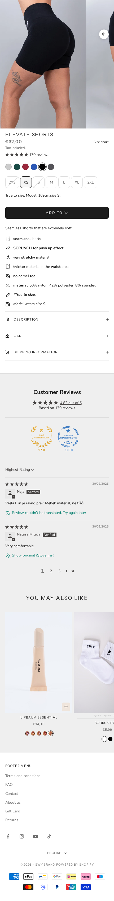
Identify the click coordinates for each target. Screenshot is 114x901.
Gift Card (12, 811)
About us (13, 802)
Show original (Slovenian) (33, 555)
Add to (54, 212)
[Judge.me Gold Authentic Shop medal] (41, 436)
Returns (11, 820)
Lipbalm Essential (39, 717)
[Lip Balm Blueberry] (27, 733)
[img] (16, 484)
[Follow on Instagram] (21, 836)
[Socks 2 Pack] (104, 739)
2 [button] (51, 571)
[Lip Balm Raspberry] (39, 733)
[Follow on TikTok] (49, 836)
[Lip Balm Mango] (33, 733)
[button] (17, 154)
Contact (11, 793)
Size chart (101, 142)
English (54, 853)
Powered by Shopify (75, 864)
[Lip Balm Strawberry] (45, 733)
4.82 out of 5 (71, 402)
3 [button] (59, 571)
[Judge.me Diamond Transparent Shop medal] (68, 436)
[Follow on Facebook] (8, 836)
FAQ (9, 784)
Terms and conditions (23, 775)
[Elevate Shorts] (8, 167)
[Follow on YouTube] (35, 836)
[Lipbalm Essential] (51, 733)
